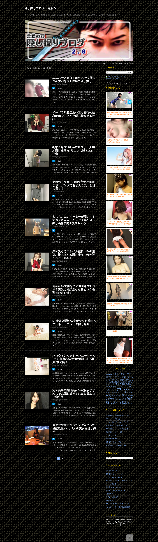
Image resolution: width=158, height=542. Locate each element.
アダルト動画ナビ (112, 497)
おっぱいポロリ (111, 380)
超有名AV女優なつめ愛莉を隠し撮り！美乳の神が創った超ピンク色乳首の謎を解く (73, 289)
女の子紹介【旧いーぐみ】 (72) (116, 425)
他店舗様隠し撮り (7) (113, 438)
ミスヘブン (117, 392)
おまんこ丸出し (115, 382)
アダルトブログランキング (112, 78)
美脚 (116, 399)
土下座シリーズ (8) (112, 435)
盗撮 (129, 396)
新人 (114, 395)
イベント (109, 384)
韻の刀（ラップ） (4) (113, 419)
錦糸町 (127, 398)
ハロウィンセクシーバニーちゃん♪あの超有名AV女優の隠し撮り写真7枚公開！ (74, 359)
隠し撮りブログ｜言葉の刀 (42, 8)
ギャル (112, 386)
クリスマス (118, 386)
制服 (131, 392)
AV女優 (112, 374)
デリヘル (123, 389)
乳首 (127, 392)
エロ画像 (126, 384)
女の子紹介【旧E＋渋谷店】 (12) (117, 429)
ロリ (122, 392)
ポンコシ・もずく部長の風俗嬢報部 (118, 507)
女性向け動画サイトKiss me (115, 490)
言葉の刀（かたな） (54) (114, 432)
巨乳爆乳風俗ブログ (112, 471)
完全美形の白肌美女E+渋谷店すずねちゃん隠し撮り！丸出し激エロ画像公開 (73, 393)
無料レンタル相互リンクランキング (118, 504)
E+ (119, 373)
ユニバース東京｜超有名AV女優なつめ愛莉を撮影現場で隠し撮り (73, 79)
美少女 (111, 399)
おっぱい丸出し (124, 380)
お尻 (122, 382)
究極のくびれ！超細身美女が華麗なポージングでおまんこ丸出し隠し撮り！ (73, 185)
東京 (125, 395)
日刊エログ (109, 494)
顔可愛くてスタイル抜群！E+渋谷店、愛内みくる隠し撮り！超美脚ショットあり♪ (73, 255)
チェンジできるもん (112, 484)
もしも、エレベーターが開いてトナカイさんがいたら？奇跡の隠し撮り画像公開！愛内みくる (73, 220)
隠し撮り (112, 402)
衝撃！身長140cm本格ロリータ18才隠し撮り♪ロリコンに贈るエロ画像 (73, 150)
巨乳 (108, 395)
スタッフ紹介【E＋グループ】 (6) (117, 422)
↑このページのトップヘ (130, 538)
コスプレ (126, 386)
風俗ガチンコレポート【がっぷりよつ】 (119, 480)
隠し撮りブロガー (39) (113, 442)
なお (125, 382)
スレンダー (112, 390)
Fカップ (112, 377)
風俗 (125, 402)
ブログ (110, 392)
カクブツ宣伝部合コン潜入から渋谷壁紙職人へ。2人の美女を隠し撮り (74, 428)
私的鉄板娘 (109, 500)
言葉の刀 (120, 399)
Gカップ (119, 377)
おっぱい (128, 377)
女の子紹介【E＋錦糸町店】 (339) (117, 415)
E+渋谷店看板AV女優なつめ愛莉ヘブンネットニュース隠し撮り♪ (74, 322)
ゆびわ (130, 382)
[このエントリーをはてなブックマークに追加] (53, 88)
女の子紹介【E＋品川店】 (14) (116, 445)
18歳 (107, 374)
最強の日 (118, 395)
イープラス (116, 384)
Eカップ (125, 374)
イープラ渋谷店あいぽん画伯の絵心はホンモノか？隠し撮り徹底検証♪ (73, 116)
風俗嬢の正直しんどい (113, 487)
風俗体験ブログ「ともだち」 (115, 474)
